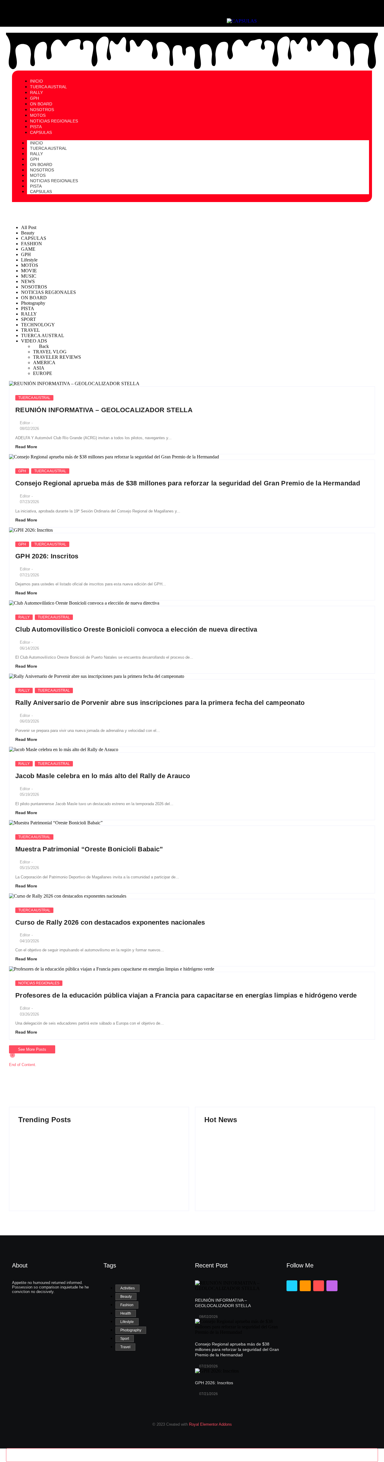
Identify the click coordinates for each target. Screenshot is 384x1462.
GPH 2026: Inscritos (47, 556)
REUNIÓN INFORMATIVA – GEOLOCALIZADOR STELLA (104, 410)
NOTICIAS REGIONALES (54, 180)
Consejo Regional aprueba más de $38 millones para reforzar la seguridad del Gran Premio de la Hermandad (187, 483)
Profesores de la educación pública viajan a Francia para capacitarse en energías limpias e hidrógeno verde (186, 995)
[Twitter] (305, 1285)
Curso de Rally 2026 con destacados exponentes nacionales (110, 922)
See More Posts (32, 1049)
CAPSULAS (41, 191)
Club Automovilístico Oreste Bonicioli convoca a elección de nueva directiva (136, 629)
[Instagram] (331, 1285)
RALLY (24, 617)
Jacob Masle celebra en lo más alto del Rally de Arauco (102, 776)
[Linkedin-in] (318, 1285)
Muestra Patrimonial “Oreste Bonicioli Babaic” (89, 849)
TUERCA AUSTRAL (48, 148)
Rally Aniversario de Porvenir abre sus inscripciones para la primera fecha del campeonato (160, 702)
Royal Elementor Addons (210, 1424)
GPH (22, 471)
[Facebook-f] (291, 1285)
